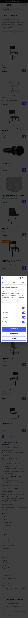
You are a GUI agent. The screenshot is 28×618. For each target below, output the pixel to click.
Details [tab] (14, 282)
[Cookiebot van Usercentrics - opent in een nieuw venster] (20, 278)
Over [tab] (23, 282)
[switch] (24, 312)
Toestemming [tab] (5, 282)
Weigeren (14, 338)
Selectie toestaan (14, 333)
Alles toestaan (14, 328)
